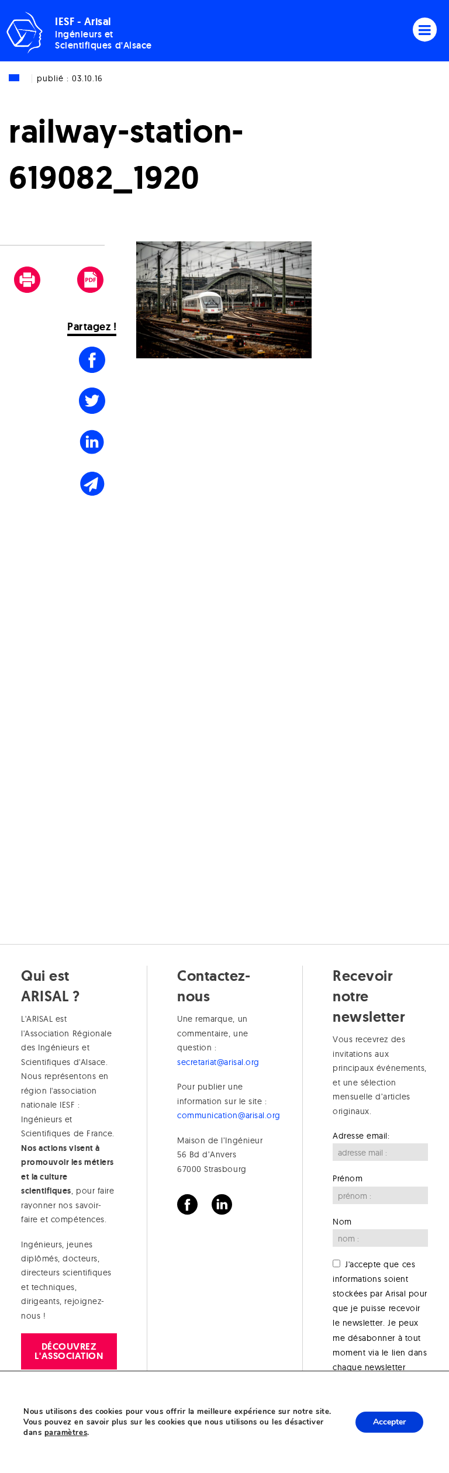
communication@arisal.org (229, 1115)
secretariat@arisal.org (218, 1062)
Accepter (389, 1421)
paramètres (65, 1432)
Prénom (347, 1178)
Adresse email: (361, 1135)
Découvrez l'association (68, 1351)
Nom (342, 1221)
